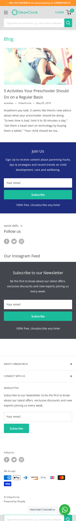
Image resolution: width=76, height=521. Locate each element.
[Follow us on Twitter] (14, 241)
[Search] (68, 23)
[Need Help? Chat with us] (64, 509)
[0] (68, 12)
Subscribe (38, 195)
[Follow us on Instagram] (21, 241)
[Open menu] (6, 12)
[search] (34, 23)
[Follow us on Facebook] (6, 241)
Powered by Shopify (14, 501)
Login (59, 12)
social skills (11, 225)
